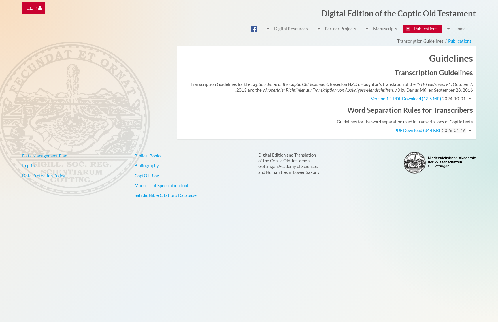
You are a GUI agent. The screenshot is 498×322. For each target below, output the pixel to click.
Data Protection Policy (43, 175)
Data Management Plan (44, 155)
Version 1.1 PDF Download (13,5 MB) (406, 98)
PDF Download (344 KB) (417, 130)
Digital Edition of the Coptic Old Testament (398, 13)
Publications (459, 41)
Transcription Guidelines (420, 41)
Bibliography (147, 165)
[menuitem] (34, 8)
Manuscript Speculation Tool (161, 185)
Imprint (29, 165)
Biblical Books (148, 155)
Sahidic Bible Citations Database (166, 195)
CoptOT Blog (147, 175)
